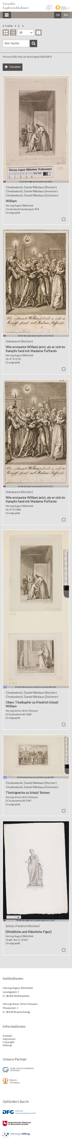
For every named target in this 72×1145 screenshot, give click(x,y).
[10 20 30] (25, 32)
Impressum (9, 1038)
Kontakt (7, 1035)
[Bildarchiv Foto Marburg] (36, 1083)
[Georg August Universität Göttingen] (36, 1072)
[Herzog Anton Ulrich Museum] (61, 9)
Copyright (8, 1042)
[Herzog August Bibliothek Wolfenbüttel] (48, 9)
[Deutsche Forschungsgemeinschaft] (36, 1114)
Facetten (15, 66)
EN (66, 15)
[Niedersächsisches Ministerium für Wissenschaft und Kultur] (36, 1125)
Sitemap (7, 1045)
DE (58, 15)
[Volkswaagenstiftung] (36, 1137)
